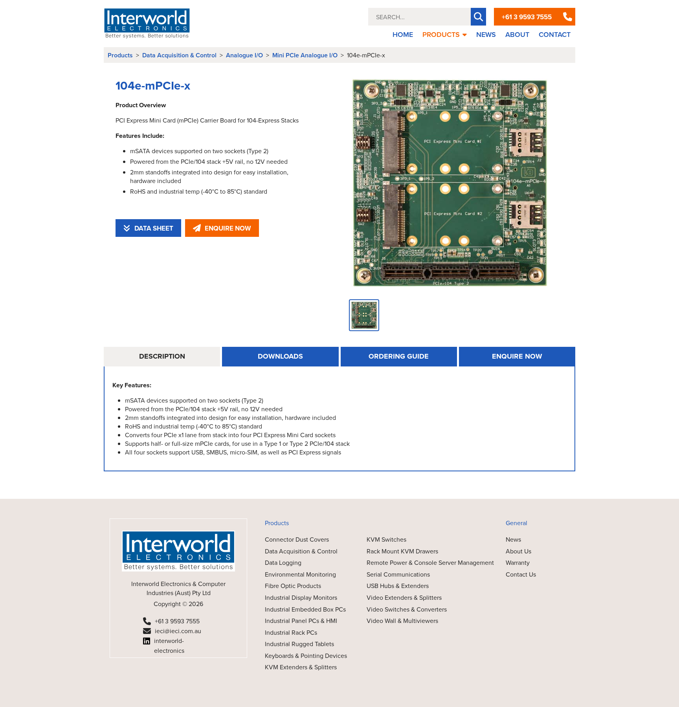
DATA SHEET (153, 228)
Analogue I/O (244, 55)
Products (120, 55)
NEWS (486, 34)
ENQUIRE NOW (228, 228)
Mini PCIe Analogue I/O (305, 55)
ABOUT (517, 34)
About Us (518, 551)
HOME (403, 34)
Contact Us (521, 574)
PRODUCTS (441, 34)
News (513, 539)
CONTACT (555, 34)
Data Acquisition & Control (179, 55)
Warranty (518, 562)
